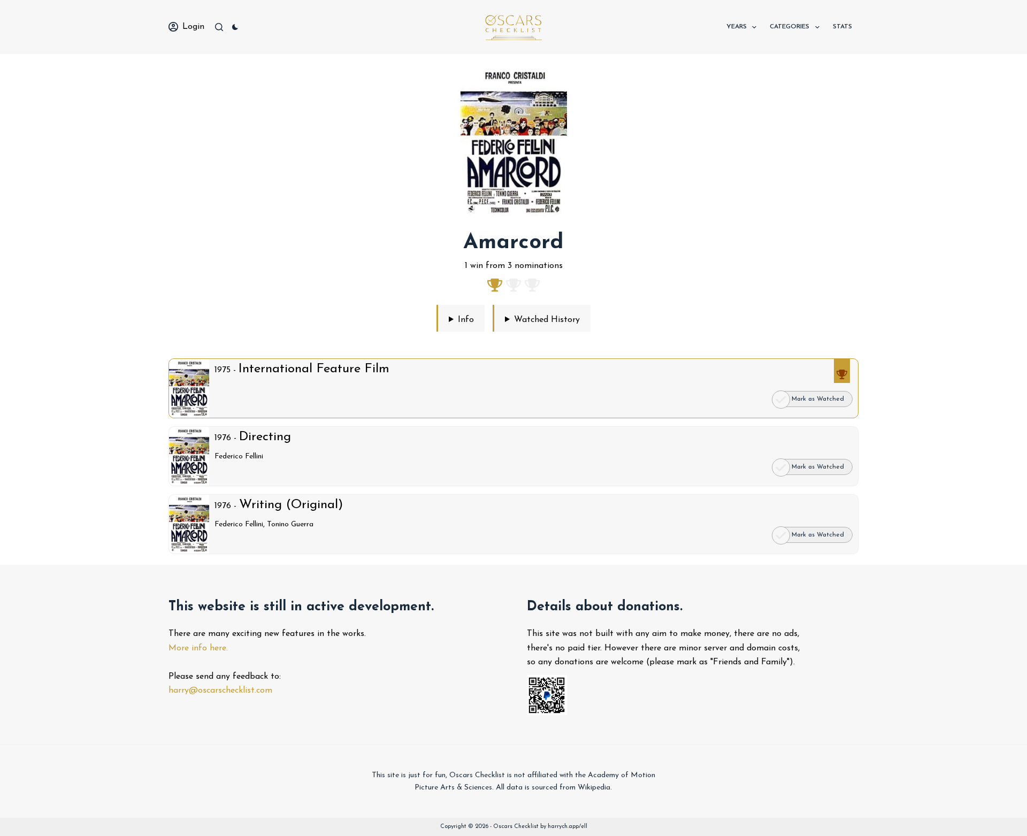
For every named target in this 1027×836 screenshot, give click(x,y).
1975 (222, 370)
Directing (265, 437)
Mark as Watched (818, 467)
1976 (222, 438)
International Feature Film (314, 369)
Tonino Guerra (290, 524)
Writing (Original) (291, 504)
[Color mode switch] (235, 27)
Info (466, 320)
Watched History (547, 320)
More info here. (198, 648)
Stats (842, 27)
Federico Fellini (238, 456)
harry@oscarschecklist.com (220, 690)
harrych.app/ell (567, 827)
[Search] (219, 27)
